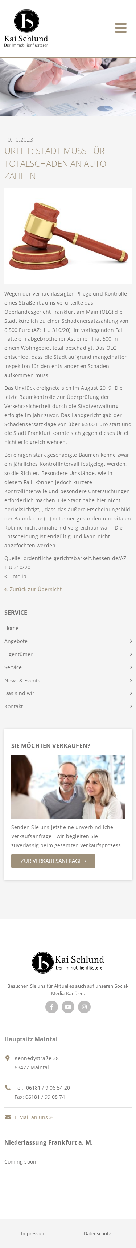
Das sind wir (19, 693)
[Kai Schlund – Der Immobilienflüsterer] (68, 965)
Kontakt (13, 706)
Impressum (33, 1233)
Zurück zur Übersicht (36, 589)
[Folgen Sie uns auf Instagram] (84, 1007)
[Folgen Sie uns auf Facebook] (51, 1007)
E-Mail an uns (30, 1117)
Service (13, 667)
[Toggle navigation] (121, 26)
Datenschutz (97, 1233)
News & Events (22, 680)
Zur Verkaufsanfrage (51, 860)
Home (11, 628)
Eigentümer (18, 654)
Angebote (16, 641)
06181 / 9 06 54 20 (48, 1087)
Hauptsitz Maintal (31, 1039)
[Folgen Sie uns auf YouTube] (68, 1007)
